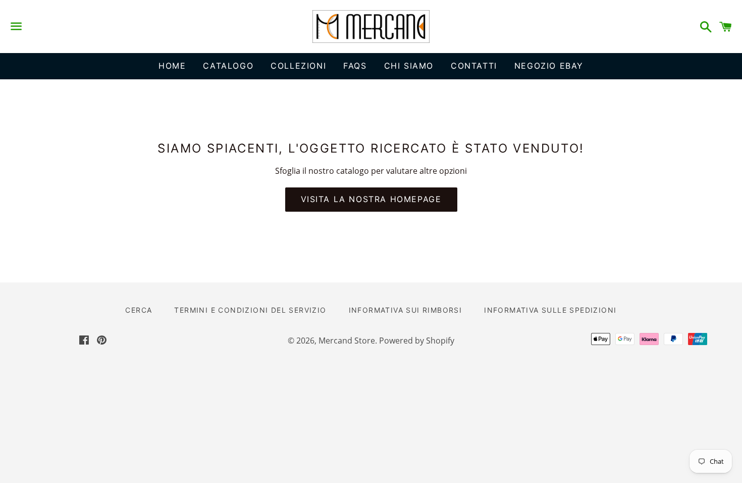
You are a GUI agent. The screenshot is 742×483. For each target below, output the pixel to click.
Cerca (138, 310)
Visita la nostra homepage (371, 199)
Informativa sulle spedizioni (550, 310)
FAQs (354, 66)
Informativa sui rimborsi (405, 310)
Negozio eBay (549, 66)
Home (172, 66)
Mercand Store (347, 340)
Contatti (474, 66)
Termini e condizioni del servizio (250, 310)
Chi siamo (409, 66)
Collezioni (298, 66)
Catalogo (228, 66)
